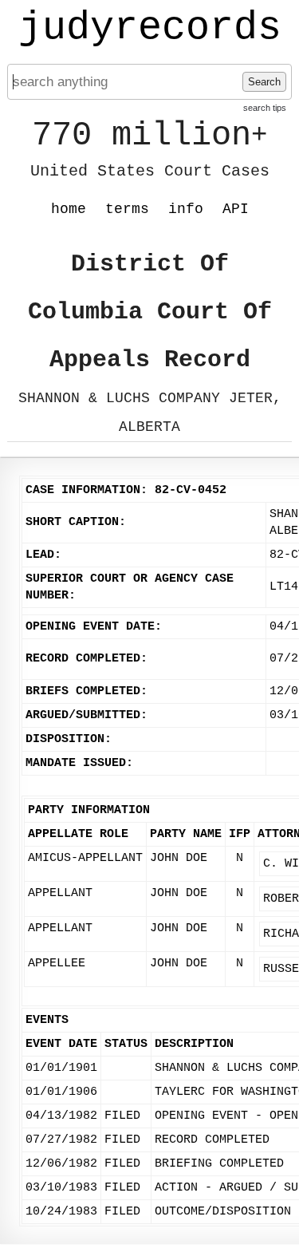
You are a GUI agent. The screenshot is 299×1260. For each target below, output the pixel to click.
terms (127, 209)
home (68, 209)
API (235, 209)
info (185, 209)
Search (264, 82)
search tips (264, 108)
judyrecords (149, 28)
